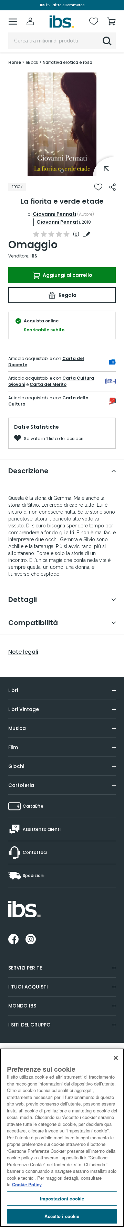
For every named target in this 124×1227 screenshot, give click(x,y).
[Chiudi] (115, 1057)
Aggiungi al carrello (67, 275)
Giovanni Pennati (54, 214)
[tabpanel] (62, 124)
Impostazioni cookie (62, 1198)
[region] (62, 1137)
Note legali (23, 652)
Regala (67, 295)
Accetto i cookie (61, 1216)
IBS (33, 256)
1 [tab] (62, 170)
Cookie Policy (27, 1184)
